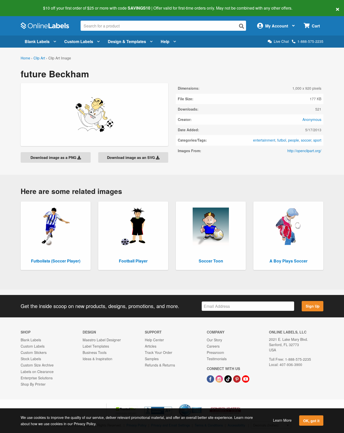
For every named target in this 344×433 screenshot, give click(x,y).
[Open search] (241, 26)
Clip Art (39, 57)
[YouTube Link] (245, 378)
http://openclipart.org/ (304, 150)
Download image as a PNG (53, 157)
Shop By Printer (33, 384)
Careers (213, 346)
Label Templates (96, 346)
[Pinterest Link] (237, 378)
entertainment (264, 140)
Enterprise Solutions (37, 377)
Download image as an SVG (131, 157)
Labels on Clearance (37, 371)
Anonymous (311, 119)
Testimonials (217, 358)
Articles (150, 346)
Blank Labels (37, 41)
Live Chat (281, 41)
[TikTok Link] (228, 378)
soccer (306, 140)
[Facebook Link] (211, 378)
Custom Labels (78, 41)
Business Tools (95, 352)
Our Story (214, 339)
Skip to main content (18, 4)
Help (165, 41)
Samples (152, 358)
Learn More (282, 420)
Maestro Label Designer (102, 339)
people (293, 140)
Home (25, 57)
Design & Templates (127, 41)
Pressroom (215, 352)
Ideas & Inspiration (97, 358)
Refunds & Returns (160, 365)
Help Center (154, 339)
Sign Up (313, 306)
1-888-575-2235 (310, 41)
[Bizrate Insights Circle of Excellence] (200, 404)
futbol (281, 140)
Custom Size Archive (37, 365)
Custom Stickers (34, 352)
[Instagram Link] (220, 378)
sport (317, 140)
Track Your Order (158, 352)
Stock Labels (31, 358)
